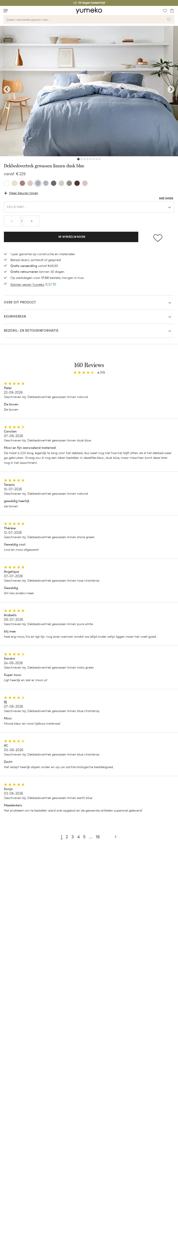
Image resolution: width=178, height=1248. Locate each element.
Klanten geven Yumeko (27, 284)
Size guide (166, 198)
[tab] (78, 159)
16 (98, 837)
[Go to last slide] (6, 89)
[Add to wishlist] (158, 237)
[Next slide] (171, 89)
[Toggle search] (13, 10)
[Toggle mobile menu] (5, 10)
